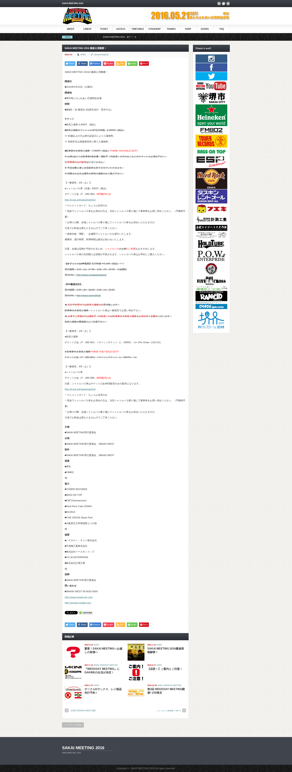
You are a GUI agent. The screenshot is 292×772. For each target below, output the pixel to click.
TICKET (104, 29)
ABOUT (70, 29)
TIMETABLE (137, 29)
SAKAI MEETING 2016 (83, 747)
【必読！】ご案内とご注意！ (164, 668)
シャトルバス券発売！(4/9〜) (169, 711)
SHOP (188, 29)
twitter (223, 3)
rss (219, 3)
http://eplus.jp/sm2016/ (89, 295)
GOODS (205, 29)
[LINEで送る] (85, 612)
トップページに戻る (73, 725)
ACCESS (120, 29)
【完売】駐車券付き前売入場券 (83, 710)
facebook (228, 3)
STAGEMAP (154, 29)
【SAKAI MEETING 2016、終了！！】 (93, 37)
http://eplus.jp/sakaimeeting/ (91, 275)
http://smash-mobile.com (78, 602)
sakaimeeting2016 (101, 55)
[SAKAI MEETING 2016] (77, 23)
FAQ (222, 29)
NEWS (83, 55)
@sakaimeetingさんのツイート (208, 303)
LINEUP (87, 29)
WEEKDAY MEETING (109, 665)
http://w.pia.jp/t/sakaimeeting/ (80, 199)
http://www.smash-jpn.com (79, 597)
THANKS (171, 29)
